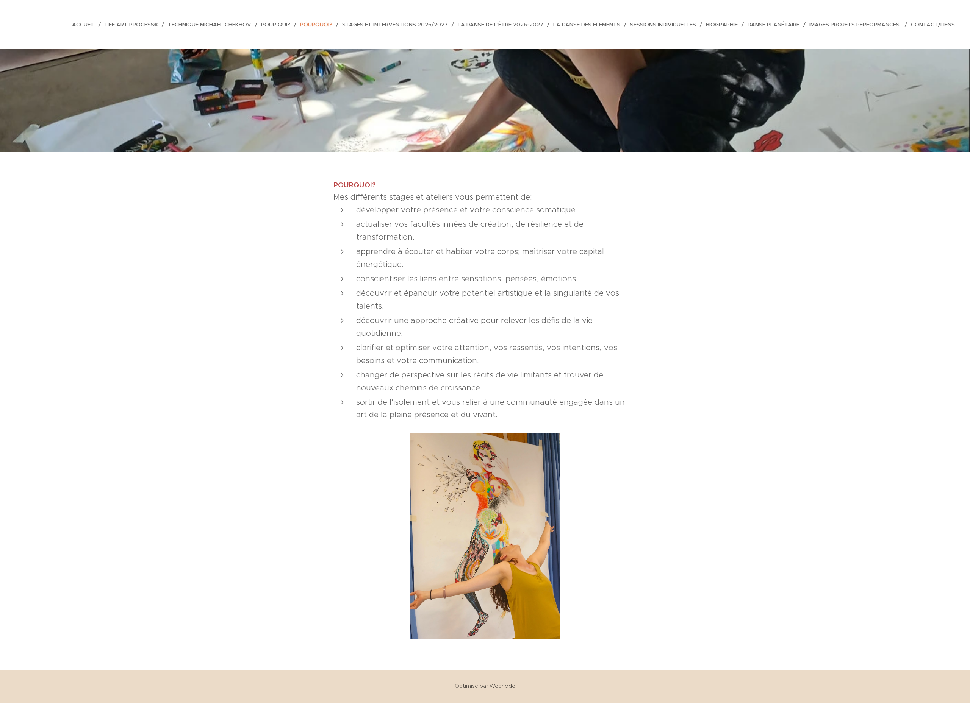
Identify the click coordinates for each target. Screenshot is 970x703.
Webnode (502, 686)
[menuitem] (85, 24)
